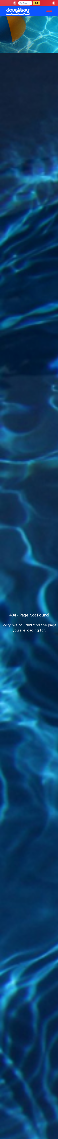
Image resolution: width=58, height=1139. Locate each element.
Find (36, 3)
